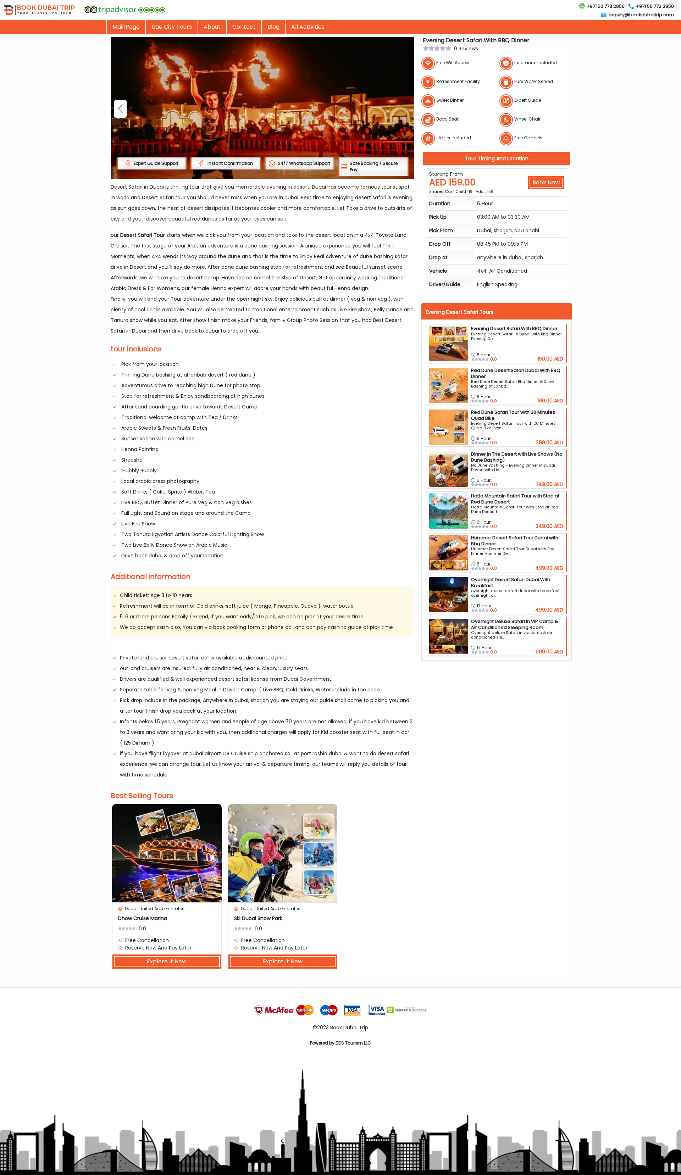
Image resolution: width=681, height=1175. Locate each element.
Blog (273, 27)
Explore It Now (167, 961)
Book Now (546, 182)
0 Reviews (466, 48)
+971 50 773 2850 (606, 6)
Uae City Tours (171, 27)
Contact (244, 27)
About (212, 27)
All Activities (308, 27)
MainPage (126, 27)
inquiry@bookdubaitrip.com (641, 14)
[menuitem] (171, 27)
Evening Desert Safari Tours (459, 312)
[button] (120, 109)
